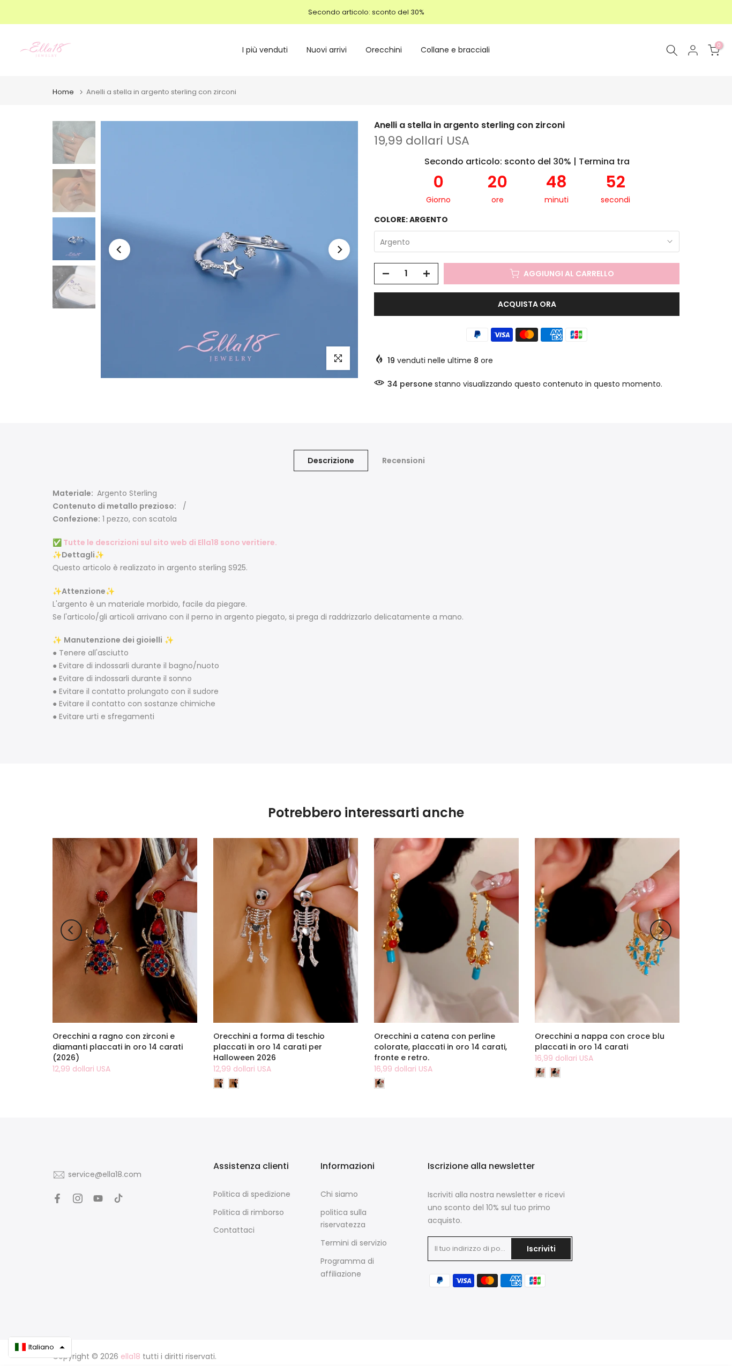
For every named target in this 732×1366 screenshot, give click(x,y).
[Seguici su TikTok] (118, 1198)
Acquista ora (527, 304)
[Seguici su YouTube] (98, 1198)
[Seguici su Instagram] (78, 1198)
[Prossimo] (339, 249)
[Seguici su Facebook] (57, 1198)
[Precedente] (119, 249)
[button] (40, 1347)
